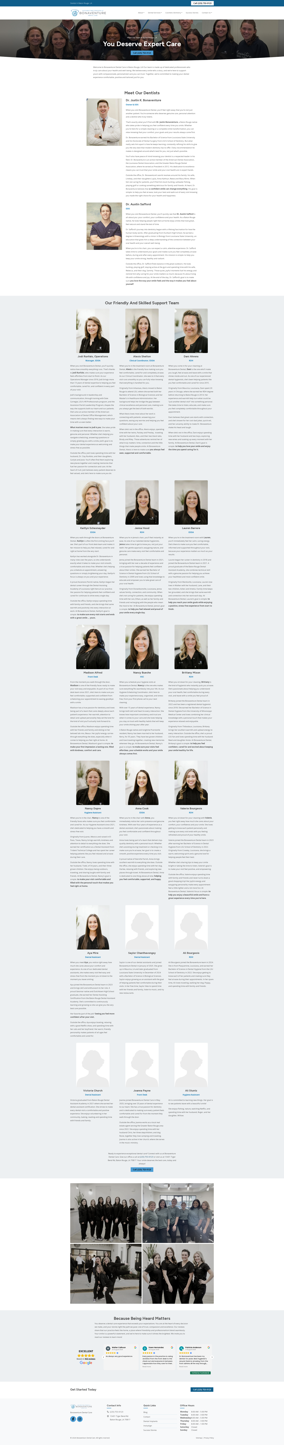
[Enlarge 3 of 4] (139, 1247)
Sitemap (199, 1438)
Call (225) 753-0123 (202, 3)
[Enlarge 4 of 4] (211, 1247)
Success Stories (192, 13)
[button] (212, 1357)
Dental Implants (150, 1421)
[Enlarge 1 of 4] (139, 1186)
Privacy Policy (209, 1438)
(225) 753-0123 (146, 1157)
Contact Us (206, 13)
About (140, 13)
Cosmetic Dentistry (173, 13)
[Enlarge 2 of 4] (211, 1186)
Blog (145, 1412)
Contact (146, 1417)
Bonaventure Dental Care (86, 1438)
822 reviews (90, 1359)
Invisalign (147, 1425)
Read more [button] (110, 1367)
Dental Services (154, 13)
